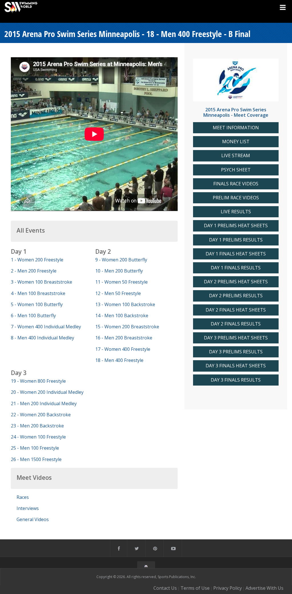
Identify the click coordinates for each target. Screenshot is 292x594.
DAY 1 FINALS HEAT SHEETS (236, 254)
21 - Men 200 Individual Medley (44, 403)
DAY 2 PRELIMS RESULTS (236, 295)
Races (23, 497)
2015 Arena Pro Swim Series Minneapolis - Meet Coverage (235, 112)
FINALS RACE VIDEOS (235, 184)
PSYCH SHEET (236, 170)
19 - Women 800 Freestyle (38, 381)
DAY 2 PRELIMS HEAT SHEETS (236, 281)
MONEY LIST (236, 141)
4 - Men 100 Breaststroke (38, 293)
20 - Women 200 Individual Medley (47, 392)
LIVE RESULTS (236, 211)
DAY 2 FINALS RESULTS (236, 324)
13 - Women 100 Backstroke (125, 304)
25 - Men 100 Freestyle (35, 448)
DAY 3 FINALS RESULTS (236, 380)
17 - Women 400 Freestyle (122, 349)
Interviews (28, 508)
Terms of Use (195, 588)
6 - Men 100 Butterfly (33, 315)
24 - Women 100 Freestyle (38, 437)
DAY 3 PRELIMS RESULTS (236, 352)
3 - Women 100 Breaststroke (41, 282)
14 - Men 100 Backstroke (121, 315)
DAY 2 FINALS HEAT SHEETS (236, 310)
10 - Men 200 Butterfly (119, 271)
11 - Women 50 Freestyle (121, 282)
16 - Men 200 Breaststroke (123, 338)
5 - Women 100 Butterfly (37, 304)
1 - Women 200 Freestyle (37, 260)
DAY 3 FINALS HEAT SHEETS (236, 365)
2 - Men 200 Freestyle (33, 271)
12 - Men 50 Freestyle (118, 293)
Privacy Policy (227, 588)
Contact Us (165, 588)
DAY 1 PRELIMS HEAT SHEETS (236, 225)
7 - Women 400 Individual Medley (46, 326)
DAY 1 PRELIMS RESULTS (236, 240)
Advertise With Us (264, 588)
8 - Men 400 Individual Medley (42, 338)
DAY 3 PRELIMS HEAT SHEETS (236, 338)
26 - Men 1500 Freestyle (36, 459)
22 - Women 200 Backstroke (41, 414)
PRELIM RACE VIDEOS (236, 197)
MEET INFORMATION (236, 127)
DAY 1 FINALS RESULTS (236, 268)
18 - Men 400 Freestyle (119, 360)
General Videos (33, 519)
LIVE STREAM (235, 155)
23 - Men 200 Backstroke (37, 426)
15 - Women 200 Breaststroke (127, 326)
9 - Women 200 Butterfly (121, 260)
